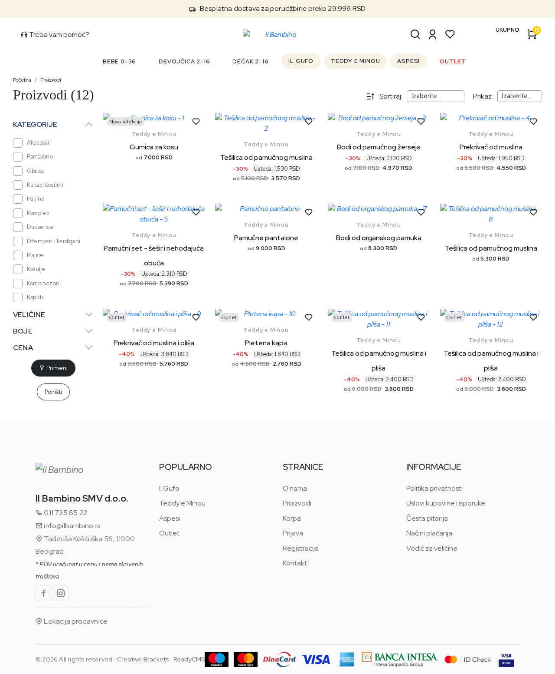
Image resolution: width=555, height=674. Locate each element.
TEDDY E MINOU (355, 61)
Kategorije (35, 124)
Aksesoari (39, 142)
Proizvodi (50, 80)
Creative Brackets (143, 659)
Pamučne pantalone (266, 237)
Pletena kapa (266, 342)
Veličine (29, 314)
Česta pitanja (427, 518)
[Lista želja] (450, 34)
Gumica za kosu (154, 147)
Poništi (53, 392)
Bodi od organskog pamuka (378, 237)
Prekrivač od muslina (491, 147)
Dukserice (40, 227)
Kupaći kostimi (45, 184)
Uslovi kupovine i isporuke (445, 503)
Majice (35, 255)
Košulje (36, 269)
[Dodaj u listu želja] (196, 121)
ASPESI (408, 61)
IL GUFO (300, 61)
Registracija (301, 548)
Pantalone (40, 156)
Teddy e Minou (153, 134)
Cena (23, 347)
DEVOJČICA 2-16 (184, 61)
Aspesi (169, 518)
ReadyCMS (189, 659)
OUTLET (453, 61)
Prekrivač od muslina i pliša (154, 342)
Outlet (169, 533)
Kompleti (38, 213)
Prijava (293, 533)
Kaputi (35, 297)
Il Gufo (169, 488)
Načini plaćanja (429, 533)
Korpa (292, 518)
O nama (295, 488)
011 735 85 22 (64, 512)
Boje (23, 331)
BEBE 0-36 (119, 61)
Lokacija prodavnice (75, 621)
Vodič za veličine (431, 548)
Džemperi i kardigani (53, 241)
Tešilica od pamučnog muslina (266, 157)
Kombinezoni (44, 283)
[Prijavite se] (432, 34)
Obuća (35, 171)
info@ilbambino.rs (71, 525)
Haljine (36, 198)
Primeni (56, 368)
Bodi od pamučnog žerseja (379, 147)
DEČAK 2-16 (250, 61)
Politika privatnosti (434, 488)
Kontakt (295, 563)
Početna (22, 80)
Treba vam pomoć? (58, 34)
